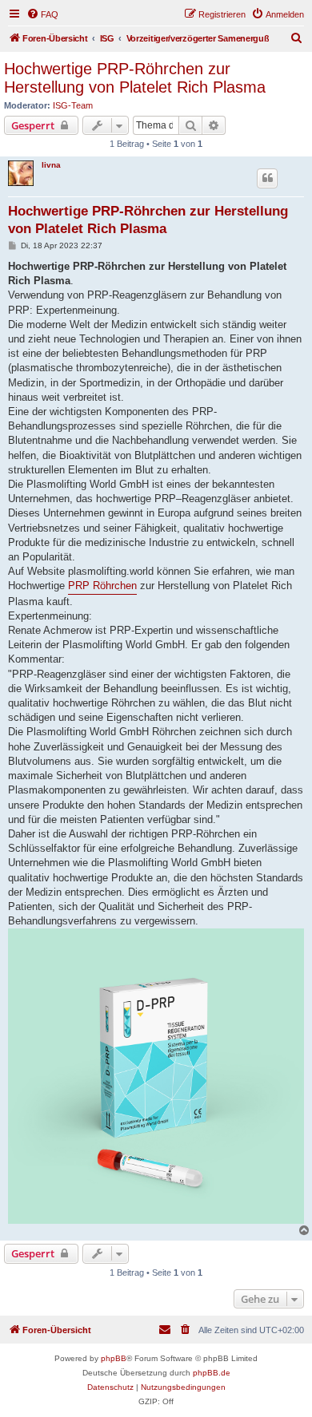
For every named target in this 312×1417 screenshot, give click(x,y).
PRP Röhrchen (102, 586)
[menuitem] (42, 14)
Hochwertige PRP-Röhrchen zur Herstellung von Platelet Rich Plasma (135, 78)
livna (51, 164)
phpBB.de (211, 1372)
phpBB (113, 1358)
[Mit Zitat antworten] (267, 178)
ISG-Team (73, 105)
